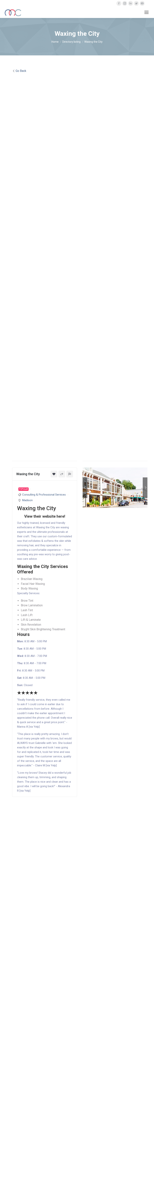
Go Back (21, 71)
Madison (27, 500)
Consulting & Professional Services (44, 494)
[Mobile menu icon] (146, 12)
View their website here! (44, 516)
